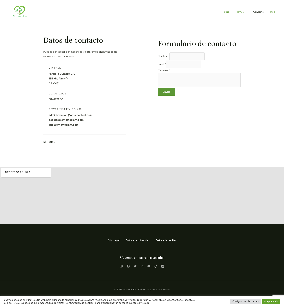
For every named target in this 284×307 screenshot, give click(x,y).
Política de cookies (166, 240)
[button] (245, 11)
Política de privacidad (137, 240)
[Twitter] (135, 266)
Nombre (163, 56)
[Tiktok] (155, 266)
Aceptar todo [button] (271, 301)
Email (162, 64)
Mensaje (164, 70)
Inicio (226, 11)
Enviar (166, 91)
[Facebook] (128, 266)
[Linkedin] (142, 266)
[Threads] (162, 266)
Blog (272, 11)
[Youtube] (148, 266)
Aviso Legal (113, 240)
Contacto (258, 11)
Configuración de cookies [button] (245, 301)
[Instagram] (121, 266)
